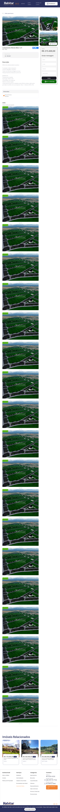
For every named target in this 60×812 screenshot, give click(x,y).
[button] (51, 3)
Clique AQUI (46, 807)
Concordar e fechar (30, 809)
